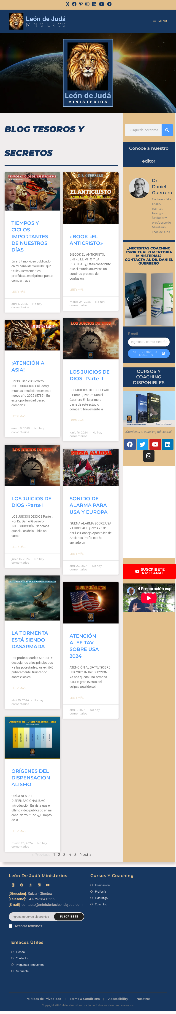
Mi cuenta (22, 971)
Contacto (21, 958)
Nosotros (143, 999)
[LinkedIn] (94, 4)
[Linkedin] (167, 444)
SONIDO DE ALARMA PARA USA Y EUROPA (89, 505)
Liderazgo (101, 898)
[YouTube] (102, 4)
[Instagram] (87, 4)
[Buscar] (167, 130)
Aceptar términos (28, 926)
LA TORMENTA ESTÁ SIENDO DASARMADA (29, 639)
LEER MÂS (18, 291)
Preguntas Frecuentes (30, 964)
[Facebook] (74, 4)
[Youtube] (155, 444)
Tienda (20, 952)
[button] (127, 299)
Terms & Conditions (85, 999)
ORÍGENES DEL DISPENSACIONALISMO (30, 777)
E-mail (133, 334)
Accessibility (118, 999)
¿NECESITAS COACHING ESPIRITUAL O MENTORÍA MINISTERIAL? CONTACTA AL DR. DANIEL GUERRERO (149, 255)
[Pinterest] (81, 4)
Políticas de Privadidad (43, 999)
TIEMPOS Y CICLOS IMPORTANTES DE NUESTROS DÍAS (29, 236)
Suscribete (69, 916)
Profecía (100, 891)
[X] (67, 4)
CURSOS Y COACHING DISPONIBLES (149, 377)
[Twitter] (142, 444)
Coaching (101, 904)
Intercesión (102, 885)
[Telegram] (108, 4)
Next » (85, 854)
